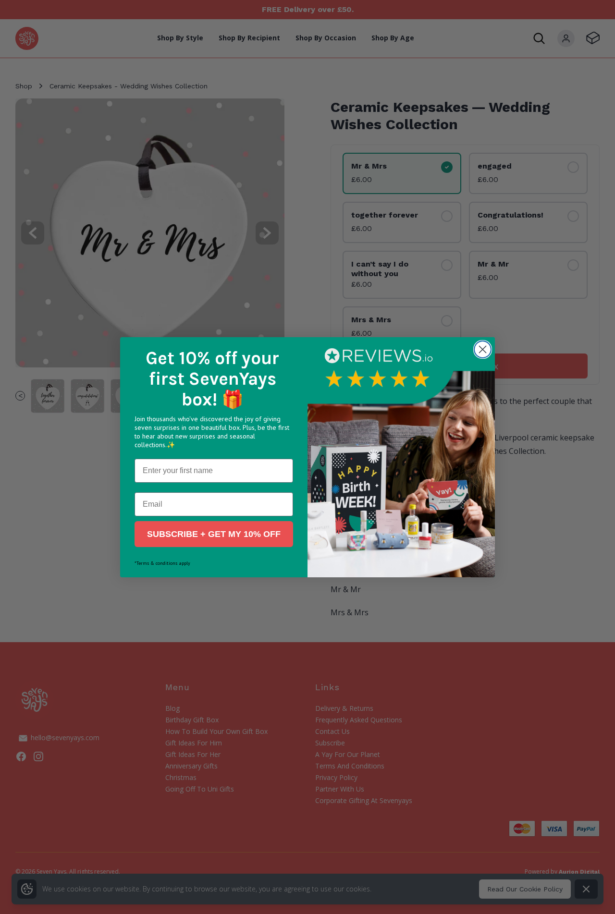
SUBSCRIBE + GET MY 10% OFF (214, 533)
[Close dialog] (482, 349)
